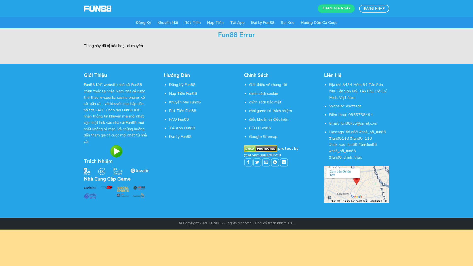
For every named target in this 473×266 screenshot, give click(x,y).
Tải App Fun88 (182, 128)
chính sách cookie (263, 93)
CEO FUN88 (260, 128)
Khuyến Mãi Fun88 (185, 102)
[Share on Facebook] (248, 162)
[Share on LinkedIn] (284, 162)
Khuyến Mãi (167, 22)
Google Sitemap (263, 136)
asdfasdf (353, 106)
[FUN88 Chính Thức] (108, 8)
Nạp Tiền (215, 22)
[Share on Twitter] (257, 162)
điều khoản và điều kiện (268, 119)
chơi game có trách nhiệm (270, 111)
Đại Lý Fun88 (262, 22)
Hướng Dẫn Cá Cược (319, 22)
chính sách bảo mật (265, 102)
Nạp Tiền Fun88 (183, 93)
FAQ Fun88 (179, 119)
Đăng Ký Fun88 (182, 84)
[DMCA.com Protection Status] (260, 148)
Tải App (237, 22)
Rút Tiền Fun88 (182, 111)
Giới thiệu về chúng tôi (268, 84)
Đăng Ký (143, 22)
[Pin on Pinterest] (275, 162)
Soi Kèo (287, 22)
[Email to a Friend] (266, 162)
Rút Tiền (193, 22)
